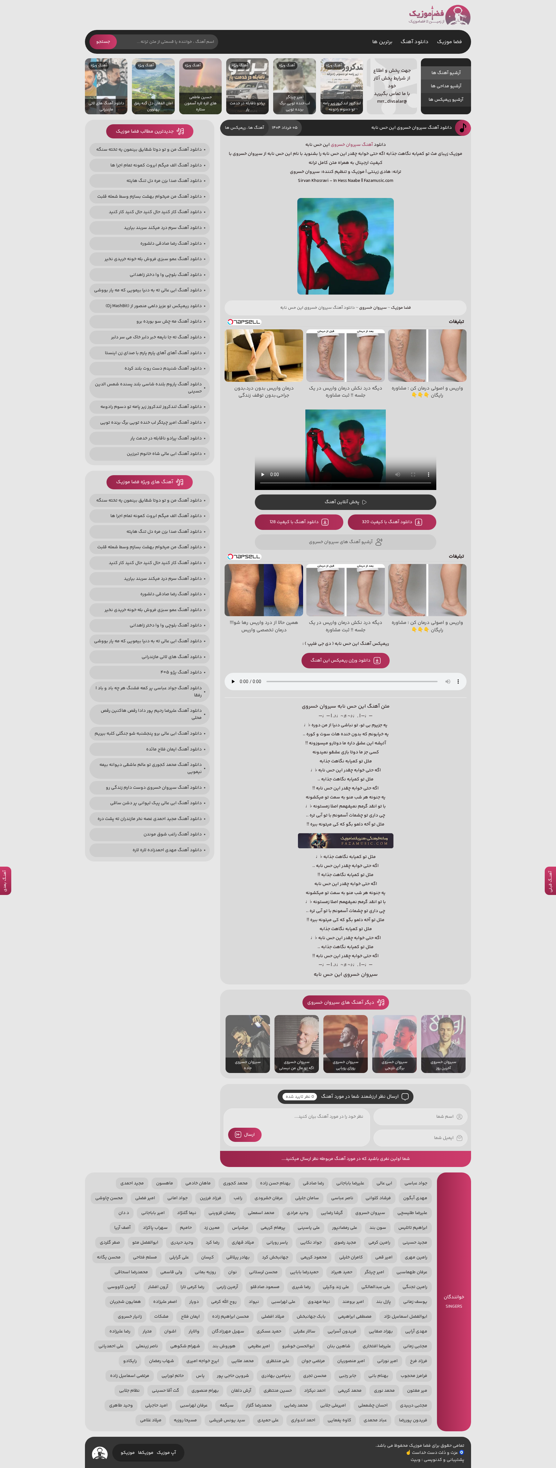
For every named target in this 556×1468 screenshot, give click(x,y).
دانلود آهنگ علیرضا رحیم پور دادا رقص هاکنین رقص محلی (151, 714)
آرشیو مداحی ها (446, 86)
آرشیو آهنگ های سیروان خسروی (341, 542)
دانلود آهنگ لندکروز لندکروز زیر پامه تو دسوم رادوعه (151, 406)
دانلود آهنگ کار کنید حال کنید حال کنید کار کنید (155, 212)
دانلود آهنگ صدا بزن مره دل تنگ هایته (164, 180)
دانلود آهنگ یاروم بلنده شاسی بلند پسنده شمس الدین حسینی (148, 388)
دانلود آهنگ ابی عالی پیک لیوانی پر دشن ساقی (156, 803)
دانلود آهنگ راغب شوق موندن (173, 834)
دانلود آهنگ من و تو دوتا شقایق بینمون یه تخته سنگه (149, 149)
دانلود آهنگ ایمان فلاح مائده (174, 749)
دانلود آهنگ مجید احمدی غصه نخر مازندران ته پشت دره (149, 819)
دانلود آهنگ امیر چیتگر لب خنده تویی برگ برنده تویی (151, 422)
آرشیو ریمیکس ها (446, 99)
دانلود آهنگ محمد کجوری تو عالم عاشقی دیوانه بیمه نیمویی (150, 768)
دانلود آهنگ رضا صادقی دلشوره (171, 243)
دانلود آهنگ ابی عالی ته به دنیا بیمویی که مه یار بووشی (148, 290)
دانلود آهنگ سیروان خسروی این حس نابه (411, 127)
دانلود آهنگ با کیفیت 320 (387, 522)
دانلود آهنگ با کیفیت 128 (294, 522)
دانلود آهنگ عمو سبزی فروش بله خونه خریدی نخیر (153, 259)
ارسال (249, 1134)
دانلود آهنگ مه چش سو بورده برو (169, 321)
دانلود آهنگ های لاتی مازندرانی (172, 657)
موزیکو (128, 1452)
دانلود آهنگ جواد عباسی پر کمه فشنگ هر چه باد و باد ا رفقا (149, 692)
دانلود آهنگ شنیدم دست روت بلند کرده (163, 368)
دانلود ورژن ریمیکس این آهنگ (340, 660)
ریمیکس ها (235, 128)
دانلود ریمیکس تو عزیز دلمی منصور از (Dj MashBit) (154, 306)
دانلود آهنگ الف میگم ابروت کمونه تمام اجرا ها (156, 165)
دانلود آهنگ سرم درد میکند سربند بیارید (163, 227)
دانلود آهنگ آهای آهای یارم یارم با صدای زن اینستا (153, 353)
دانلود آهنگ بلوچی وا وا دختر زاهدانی (166, 274)
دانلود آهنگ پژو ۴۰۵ (181, 672)
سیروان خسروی (346, 144)
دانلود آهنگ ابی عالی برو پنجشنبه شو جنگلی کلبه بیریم (148, 733)
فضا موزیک (440, 15)
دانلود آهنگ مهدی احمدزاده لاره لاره (167, 850)
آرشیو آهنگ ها (446, 73)
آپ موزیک (166, 1452)
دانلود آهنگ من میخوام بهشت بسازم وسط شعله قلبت (149, 196)
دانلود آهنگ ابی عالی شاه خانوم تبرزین (164, 453)
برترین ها (382, 42)
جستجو (103, 41)
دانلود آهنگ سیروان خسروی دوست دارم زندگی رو (154, 787)
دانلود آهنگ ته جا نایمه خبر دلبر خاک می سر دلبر (156, 337)
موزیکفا (145, 1452)
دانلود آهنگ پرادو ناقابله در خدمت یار (166, 438)
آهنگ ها (256, 128)
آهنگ (367, 144)
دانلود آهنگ (415, 42)
